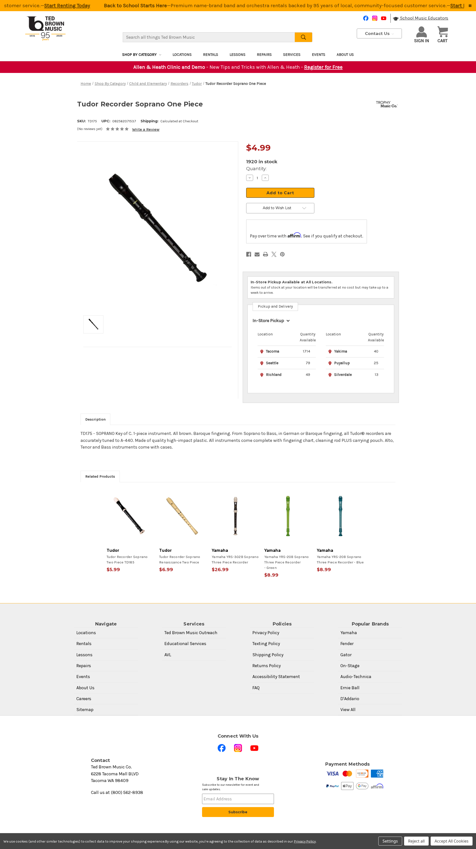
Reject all (416, 841)
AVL (167, 654)
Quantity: (256, 168)
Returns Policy (266, 665)
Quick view (130, 516)
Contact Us (378, 33)
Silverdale (343, 374)
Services (291, 54)
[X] (273, 254)
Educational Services (185, 643)
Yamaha (348, 632)
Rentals (210, 54)
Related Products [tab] (100, 476)
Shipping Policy (267, 654)
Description (95, 419)
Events (318, 54)
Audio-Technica (355, 676)
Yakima (340, 351)
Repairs (264, 54)
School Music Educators (423, 18)
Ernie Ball (349, 687)
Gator (346, 654)
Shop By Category (139, 54)
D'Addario (349, 698)
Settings (390, 841)
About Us (345, 54)
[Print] (265, 254)
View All (348, 709)
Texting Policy (266, 643)
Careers (83, 698)
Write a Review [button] (145, 129)
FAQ (256, 687)
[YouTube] (383, 18)
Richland (274, 374)
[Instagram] (374, 18)
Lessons (237, 54)
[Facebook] (365, 18)
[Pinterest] (282, 254)
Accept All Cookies (452, 841)
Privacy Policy (265, 632)
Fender (347, 643)
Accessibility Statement (276, 676)
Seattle (272, 363)
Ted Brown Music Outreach (190, 632)
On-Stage (349, 665)
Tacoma (272, 351)
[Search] (303, 37)
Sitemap (84, 709)
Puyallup (342, 363)
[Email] (257, 254)
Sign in (421, 40)
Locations (182, 54)
